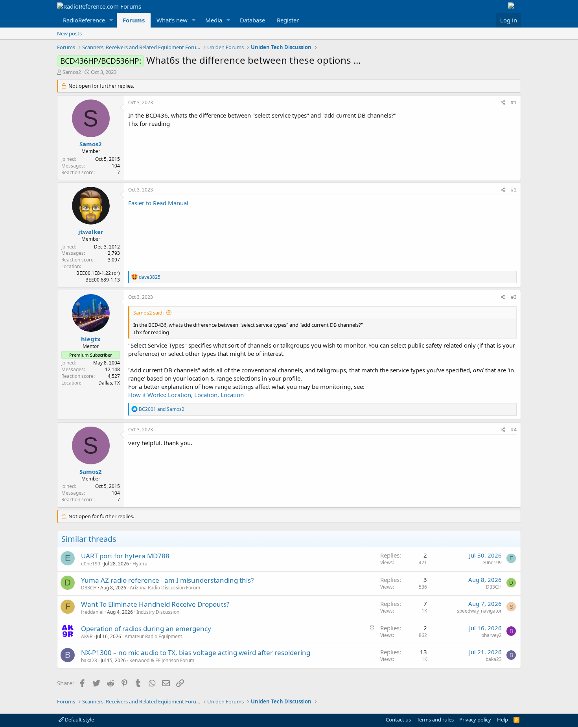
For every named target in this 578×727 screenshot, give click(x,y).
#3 (514, 297)
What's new (172, 20)
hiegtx (91, 339)
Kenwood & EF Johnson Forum (161, 660)
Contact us (398, 719)
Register (288, 20)
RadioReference (84, 20)
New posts (69, 33)
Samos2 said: (148, 312)
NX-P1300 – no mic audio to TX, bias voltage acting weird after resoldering (195, 652)
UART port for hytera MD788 (125, 555)
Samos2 (72, 71)
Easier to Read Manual (158, 203)
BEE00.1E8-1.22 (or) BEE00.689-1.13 (98, 276)
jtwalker (90, 232)
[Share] (503, 102)
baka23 (89, 660)
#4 (514, 429)
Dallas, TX (109, 382)
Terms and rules (435, 719)
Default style (79, 719)
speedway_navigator (479, 610)
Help (502, 719)
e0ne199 (90, 563)
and (161, 409)
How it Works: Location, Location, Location (186, 395)
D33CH (89, 587)
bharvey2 (491, 635)
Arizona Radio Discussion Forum (165, 587)
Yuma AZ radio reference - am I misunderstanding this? (167, 580)
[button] (111, 20)
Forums (134, 20)
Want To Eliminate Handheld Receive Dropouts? (155, 604)
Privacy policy (475, 719)
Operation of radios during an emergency (146, 628)
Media (213, 20)
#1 (514, 102)
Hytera (140, 563)
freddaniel (92, 612)
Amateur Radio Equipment (153, 636)
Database (252, 20)
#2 (514, 189)
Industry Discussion (157, 612)
